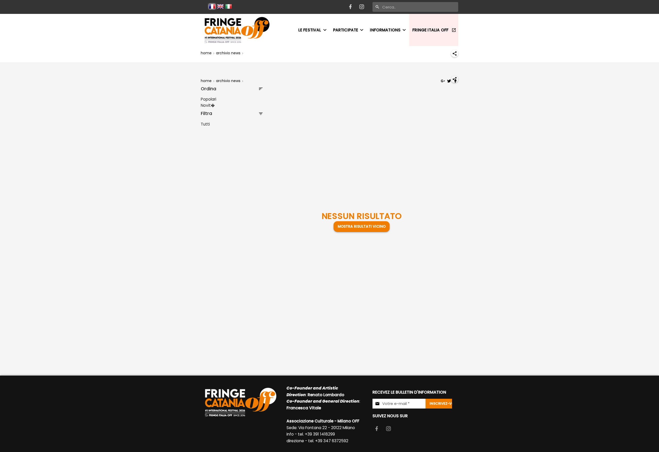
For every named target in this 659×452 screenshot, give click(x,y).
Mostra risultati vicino (362, 226)
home (206, 53)
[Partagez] (454, 53)
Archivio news (228, 53)
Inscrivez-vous (441, 403)
